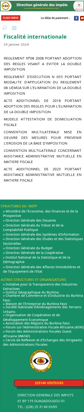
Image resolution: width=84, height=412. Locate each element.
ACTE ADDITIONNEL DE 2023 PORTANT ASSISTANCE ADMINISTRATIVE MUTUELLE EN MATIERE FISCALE (42, 174)
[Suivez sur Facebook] (76, 18)
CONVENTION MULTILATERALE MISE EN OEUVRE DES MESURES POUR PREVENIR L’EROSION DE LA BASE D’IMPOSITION (42, 137)
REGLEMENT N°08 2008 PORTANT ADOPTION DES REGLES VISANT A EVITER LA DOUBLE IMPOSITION (42, 64)
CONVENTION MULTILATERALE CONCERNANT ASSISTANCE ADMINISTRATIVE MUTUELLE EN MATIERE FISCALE (42, 156)
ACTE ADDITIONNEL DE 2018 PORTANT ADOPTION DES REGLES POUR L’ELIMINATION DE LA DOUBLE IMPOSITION (42, 106)
